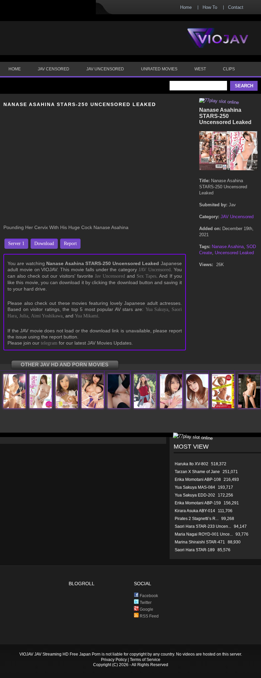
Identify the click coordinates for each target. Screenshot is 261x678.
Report (70, 243)
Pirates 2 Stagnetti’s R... (197, 518)
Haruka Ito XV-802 (191, 464)
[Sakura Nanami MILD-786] (249, 406)
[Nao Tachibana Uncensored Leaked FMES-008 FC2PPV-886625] (223, 406)
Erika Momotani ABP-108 (198, 479)
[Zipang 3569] (119, 406)
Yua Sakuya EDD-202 (195, 495)
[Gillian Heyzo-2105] (145, 406)
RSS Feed (149, 616)
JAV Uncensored (155, 269)
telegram (49, 343)
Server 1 (16, 243)
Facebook (148, 595)
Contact (235, 7)
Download (44, 243)
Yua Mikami (86, 315)
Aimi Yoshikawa (47, 315)
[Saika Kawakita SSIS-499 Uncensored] (171, 406)
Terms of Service (145, 659)
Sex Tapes (146, 276)
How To (210, 7)
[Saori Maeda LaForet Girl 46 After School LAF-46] (67, 406)
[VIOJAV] (217, 43)
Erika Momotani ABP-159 (198, 503)
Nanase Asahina (228, 246)
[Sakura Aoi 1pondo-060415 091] (197, 406)
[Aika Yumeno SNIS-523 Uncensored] (93, 406)
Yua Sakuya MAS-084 (195, 487)
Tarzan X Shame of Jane (197, 471)
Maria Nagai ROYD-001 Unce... (204, 534)
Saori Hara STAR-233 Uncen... (203, 526)
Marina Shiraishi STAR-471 (200, 542)
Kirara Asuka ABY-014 (195, 510)
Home (186, 7)
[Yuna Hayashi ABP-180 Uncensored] (41, 406)
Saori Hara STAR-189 (195, 549)
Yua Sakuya (157, 309)
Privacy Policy (114, 659)
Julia (23, 315)
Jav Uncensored (110, 276)
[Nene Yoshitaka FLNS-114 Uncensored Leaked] (14, 406)
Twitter (145, 602)
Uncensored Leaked (234, 252)
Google (146, 609)
